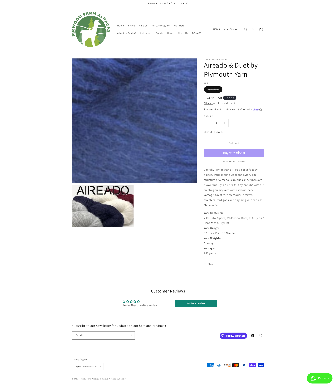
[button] (246, 29)
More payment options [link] (234, 161)
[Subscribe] (131, 335)
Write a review (196, 303)
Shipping (208, 103)
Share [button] (211, 264)
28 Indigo (215, 90)
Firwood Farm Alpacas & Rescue (93, 379)
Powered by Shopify (117, 379)
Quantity (208, 115)
